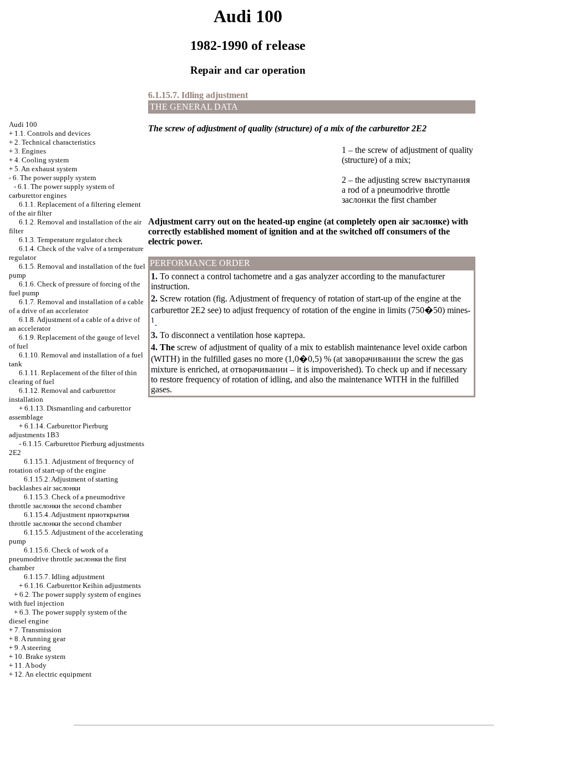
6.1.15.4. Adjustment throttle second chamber (69, 519)
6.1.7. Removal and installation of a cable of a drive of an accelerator (76, 306)
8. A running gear (39, 639)
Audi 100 (23, 124)
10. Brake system (39, 656)
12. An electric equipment (53, 674)
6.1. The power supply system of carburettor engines (61, 191)
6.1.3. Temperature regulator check (71, 240)
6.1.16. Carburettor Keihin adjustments (82, 585)
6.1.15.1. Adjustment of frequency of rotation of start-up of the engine (71, 465)
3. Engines (30, 151)
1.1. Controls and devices (52, 133)
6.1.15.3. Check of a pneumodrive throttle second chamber (67, 501)
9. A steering (32, 647)
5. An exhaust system (45, 169)
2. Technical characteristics (54, 142)
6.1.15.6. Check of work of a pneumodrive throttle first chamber (67, 559)
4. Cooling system (41, 160)
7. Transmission (38, 630)
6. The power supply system (54, 177)
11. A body (30, 665)
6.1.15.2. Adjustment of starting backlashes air (63, 483)
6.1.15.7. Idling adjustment (64, 576)
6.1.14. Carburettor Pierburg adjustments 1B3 (58, 430)
